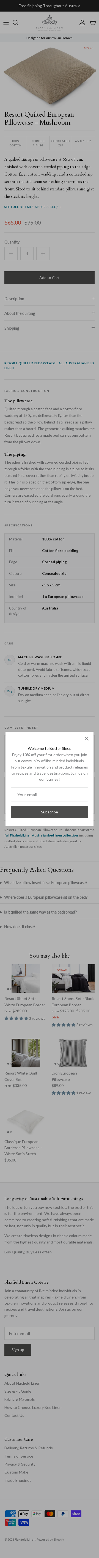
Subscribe (49, 812)
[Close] (87, 738)
